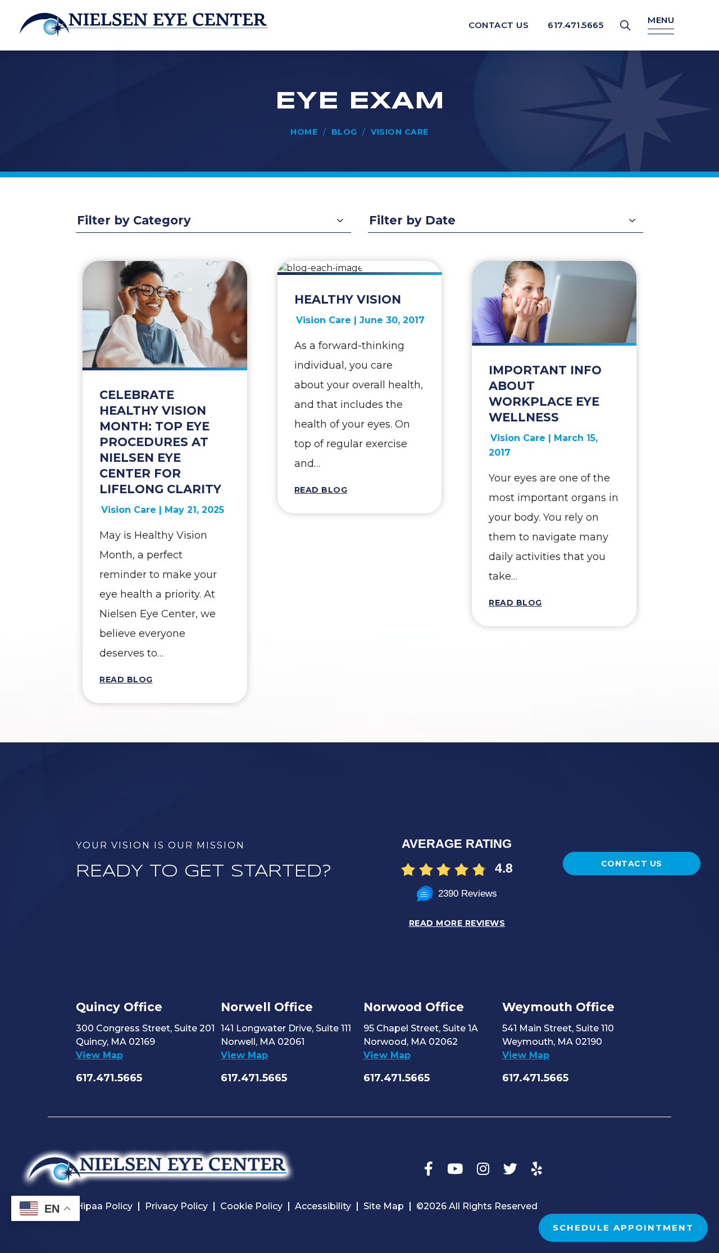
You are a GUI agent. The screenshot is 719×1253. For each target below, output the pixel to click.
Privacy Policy (176, 1206)
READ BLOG (126, 679)
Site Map (383, 1206)
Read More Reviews (457, 923)
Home (303, 132)
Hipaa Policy (104, 1206)
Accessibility (323, 1206)
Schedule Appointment (623, 1227)
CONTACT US (498, 25)
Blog (344, 132)
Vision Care (128, 509)
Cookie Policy (251, 1206)
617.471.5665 (575, 25)
